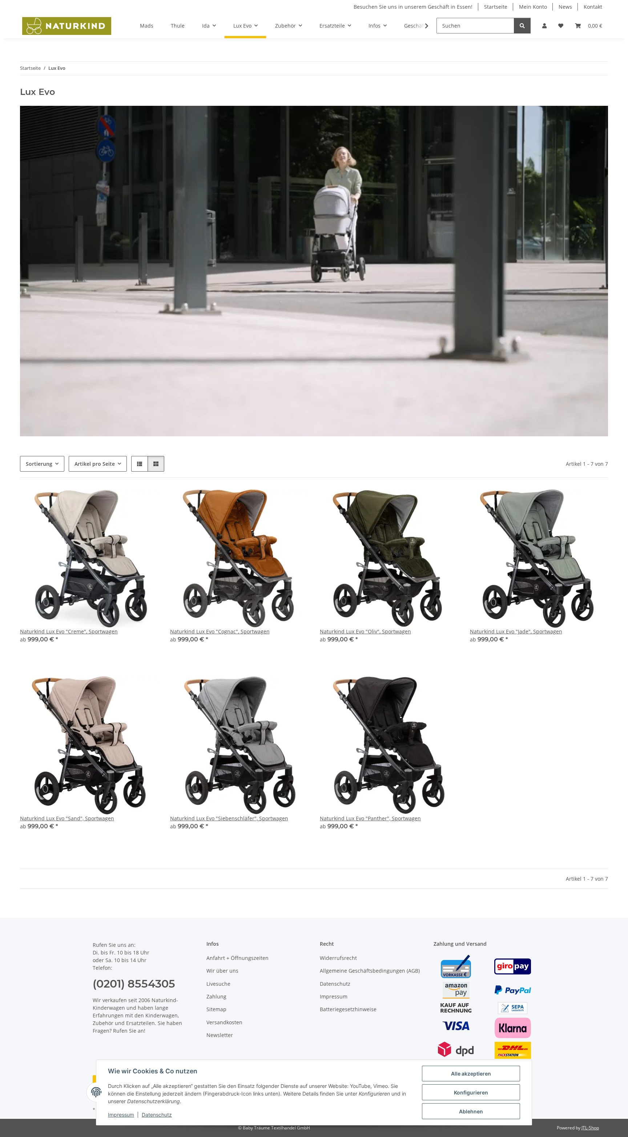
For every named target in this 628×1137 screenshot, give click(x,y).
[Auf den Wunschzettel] (146, 502)
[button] (544, 25)
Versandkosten (224, 1022)
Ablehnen (471, 1111)
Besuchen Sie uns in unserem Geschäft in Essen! (413, 6)
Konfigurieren (471, 1092)
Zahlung (216, 996)
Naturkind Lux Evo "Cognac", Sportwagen (220, 631)
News (565, 6)
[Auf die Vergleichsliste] (127, 502)
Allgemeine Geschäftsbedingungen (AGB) (370, 970)
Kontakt (593, 6)
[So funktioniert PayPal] (513, 989)
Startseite (495, 6)
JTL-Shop (590, 1128)
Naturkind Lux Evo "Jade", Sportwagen (516, 631)
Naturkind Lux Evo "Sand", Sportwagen (67, 818)
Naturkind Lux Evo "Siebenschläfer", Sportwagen (229, 818)
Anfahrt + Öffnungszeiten (237, 957)
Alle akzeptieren (471, 1073)
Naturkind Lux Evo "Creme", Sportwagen (69, 631)
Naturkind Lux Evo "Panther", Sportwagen (370, 818)
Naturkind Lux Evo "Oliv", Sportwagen (365, 631)
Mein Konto (533, 6)
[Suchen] (522, 25)
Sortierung (39, 463)
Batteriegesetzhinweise (348, 1009)
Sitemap (216, 1009)
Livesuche (218, 983)
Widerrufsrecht (338, 957)
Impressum (121, 1115)
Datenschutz (157, 1115)
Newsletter (219, 1035)
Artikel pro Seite (95, 463)
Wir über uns (222, 970)
